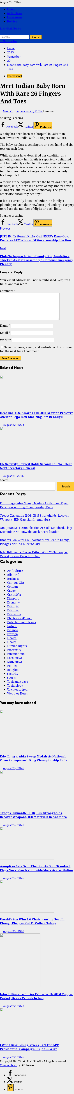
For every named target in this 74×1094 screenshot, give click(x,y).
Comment (7, 291)
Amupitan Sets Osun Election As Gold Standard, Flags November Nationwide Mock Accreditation (36, 530)
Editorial (13, 606)
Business (13, 579)
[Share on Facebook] (10, 1075)
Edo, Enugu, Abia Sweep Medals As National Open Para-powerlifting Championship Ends (34, 505)
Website (5, 340)
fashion (12, 626)
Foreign (12, 634)
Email (5, 333)
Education (14, 614)
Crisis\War (14, 594)
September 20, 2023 (29, 111)
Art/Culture (15, 571)
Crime (11, 591)
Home (11, 9)
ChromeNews (8, 1065)
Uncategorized (17, 689)
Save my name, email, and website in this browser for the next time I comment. (36, 349)
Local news (14, 17)
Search (4, 480)
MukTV (8, 111)
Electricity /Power (19, 618)
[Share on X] (10, 1082)
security (12, 674)
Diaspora (13, 598)
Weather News (17, 693)
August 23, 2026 (13, 768)
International (14, 76)
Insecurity (14, 650)
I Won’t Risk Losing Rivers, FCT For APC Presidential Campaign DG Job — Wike (29, 1047)
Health (12, 638)
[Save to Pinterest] (10, 1087)
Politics (12, 21)
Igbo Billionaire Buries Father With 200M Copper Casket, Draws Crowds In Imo (34, 554)
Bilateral (13, 575)
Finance (12, 630)
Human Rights (17, 646)
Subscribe (9, 41)
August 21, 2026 (13, 476)
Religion (12, 670)
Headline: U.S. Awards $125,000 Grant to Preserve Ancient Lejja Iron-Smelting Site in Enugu (36, 415)
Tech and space (17, 682)
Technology (15, 685)
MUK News (14, 13)
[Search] (1, 33)
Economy (13, 602)
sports (11, 678)
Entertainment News (21, 622)
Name (5, 326)
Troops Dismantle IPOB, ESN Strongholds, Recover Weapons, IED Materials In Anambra (34, 517)
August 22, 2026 (13, 425)
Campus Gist (15, 583)
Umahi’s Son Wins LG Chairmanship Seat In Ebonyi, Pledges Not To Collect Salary (35, 542)
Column (12, 587)
